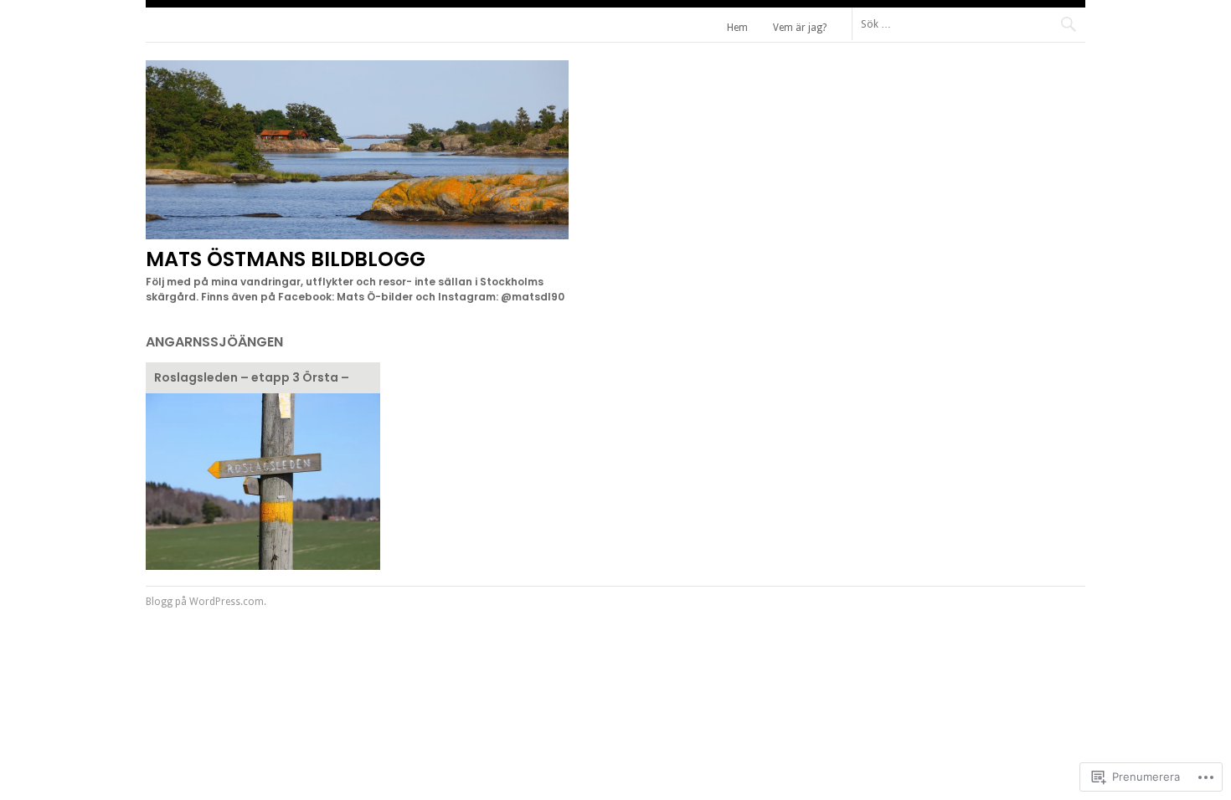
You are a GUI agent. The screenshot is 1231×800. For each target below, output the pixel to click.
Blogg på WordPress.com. (206, 602)
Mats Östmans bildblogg (285, 259)
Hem (737, 27)
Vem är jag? (800, 27)
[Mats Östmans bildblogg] (357, 235)
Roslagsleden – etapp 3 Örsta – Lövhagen (251, 379)
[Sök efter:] (968, 23)
